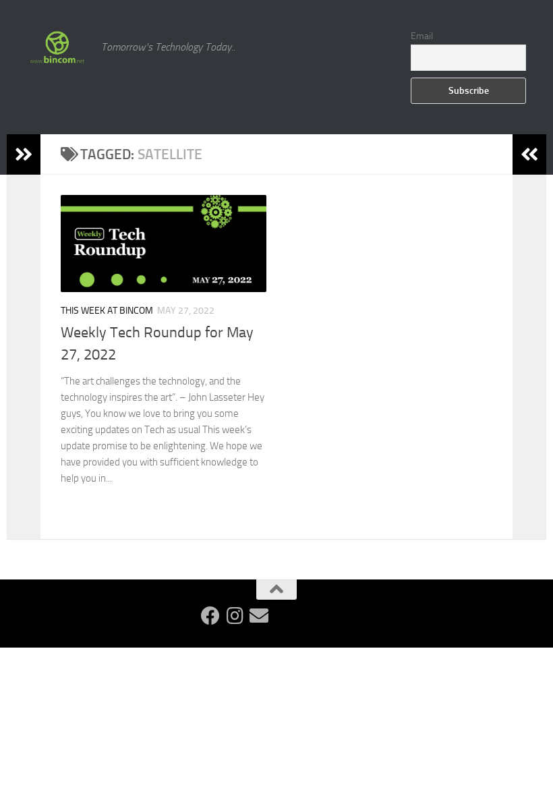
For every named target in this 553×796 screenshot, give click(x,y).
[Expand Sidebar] (23, 154)
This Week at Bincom (107, 310)
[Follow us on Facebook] (210, 615)
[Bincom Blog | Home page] (57, 47)
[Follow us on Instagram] (234, 615)
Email (422, 36)
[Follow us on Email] (259, 615)
